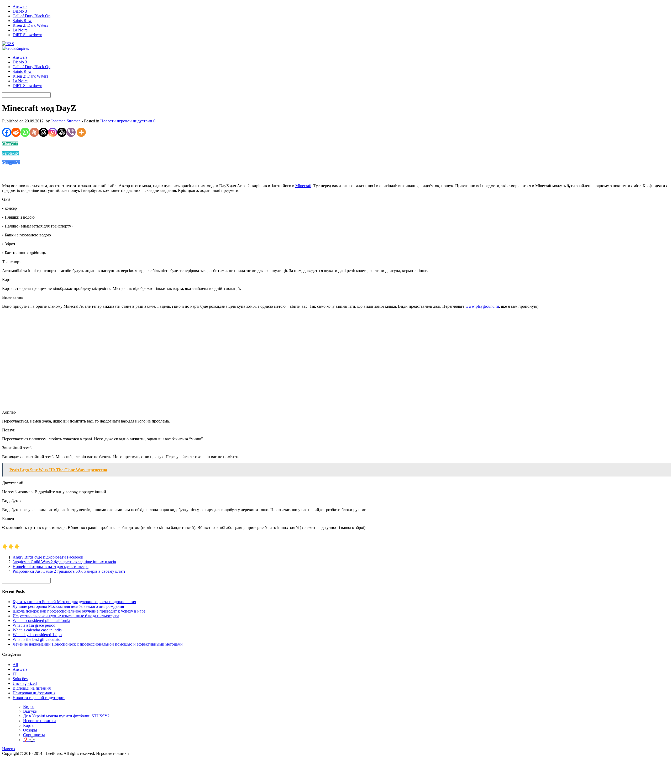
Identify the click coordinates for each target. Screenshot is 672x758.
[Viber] (71, 132)
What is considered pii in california (41, 620)
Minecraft (303, 185)
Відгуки (30, 711)
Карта (28, 725)
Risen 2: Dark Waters (30, 25)
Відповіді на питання (32, 688)
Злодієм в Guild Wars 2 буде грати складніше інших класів (64, 562)
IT (15, 674)
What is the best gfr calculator (37, 639)
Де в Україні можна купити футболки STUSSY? (66, 716)
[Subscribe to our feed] (8, 43)
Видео (28, 706)
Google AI (11, 162)
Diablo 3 (20, 11)
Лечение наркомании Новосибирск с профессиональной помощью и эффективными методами (98, 644)
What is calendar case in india (37, 630)
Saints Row (22, 20)
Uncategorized (25, 683)
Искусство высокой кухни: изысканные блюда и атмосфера (66, 616)
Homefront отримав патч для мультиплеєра (50, 566)
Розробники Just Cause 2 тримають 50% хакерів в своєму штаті (69, 571)
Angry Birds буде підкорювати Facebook (48, 557)
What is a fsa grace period (34, 625)
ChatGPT (10, 144)
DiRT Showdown (27, 35)
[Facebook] (6, 132)
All (15, 664)
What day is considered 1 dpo (37, 634)
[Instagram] (52, 132)
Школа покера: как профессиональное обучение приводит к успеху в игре (79, 611)
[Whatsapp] (25, 132)
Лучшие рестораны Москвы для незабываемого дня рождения (68, 606)
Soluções (20, 678)
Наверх (8, 748)
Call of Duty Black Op (31, 16)
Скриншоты (34, 735)
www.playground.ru (482, 306)
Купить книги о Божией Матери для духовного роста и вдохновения (74, 601)
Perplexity (10, 153)
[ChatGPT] (61, 132)
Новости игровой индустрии (126, 121)
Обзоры (30, 730)
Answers (20, 6)
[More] (81, 132)
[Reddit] (15, 132)
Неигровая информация (34, 693)
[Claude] (34, 132)
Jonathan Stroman (66, 121)
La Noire (20, 30)
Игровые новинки (39, 720)
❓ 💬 (29, 740)
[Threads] (43, 132)
